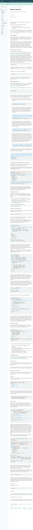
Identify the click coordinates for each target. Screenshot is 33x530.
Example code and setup (14, 16)
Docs (11, 6)
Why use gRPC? (13, 15)
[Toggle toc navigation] (11, 19)
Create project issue (30, 508)
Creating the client (16, 195)
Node (17, 6)
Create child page (19, 508)
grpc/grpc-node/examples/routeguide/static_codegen (18, 54)
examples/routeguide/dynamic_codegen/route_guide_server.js (19, 205)
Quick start (16, 79)
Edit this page (16, 508)
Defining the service (13, 17)
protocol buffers (12, 85)
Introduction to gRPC (24, 30)
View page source (12, 508)
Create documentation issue (24, 508)
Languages (14, 6)
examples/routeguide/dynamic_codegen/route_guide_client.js (19, 358)
